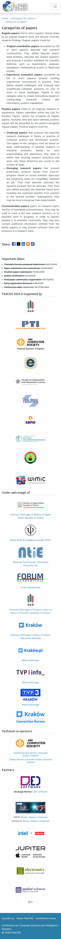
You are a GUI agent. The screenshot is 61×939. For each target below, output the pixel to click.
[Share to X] (18, 244)
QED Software (40, 791)
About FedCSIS (24, 918)
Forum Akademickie (30, 587)
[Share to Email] (28, 244)
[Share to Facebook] (14, 244)
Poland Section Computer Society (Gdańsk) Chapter (30, 760)
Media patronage (30, 660)
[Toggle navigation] (55, 6)
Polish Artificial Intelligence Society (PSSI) (30, 540)
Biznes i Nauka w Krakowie (34, 817)
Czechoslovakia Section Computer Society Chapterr (30, 754)
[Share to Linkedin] (23, 244)
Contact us (8, 918)
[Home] (15, 6)
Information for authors (23, 18)
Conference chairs (46, 918)
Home (5, 18)
